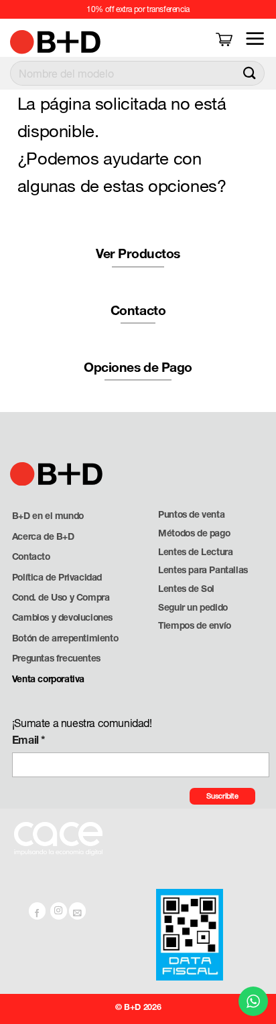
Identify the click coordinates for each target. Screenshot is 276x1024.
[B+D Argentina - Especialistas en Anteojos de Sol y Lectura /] (41, 42)
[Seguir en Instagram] (59, 911)
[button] (225, 38)
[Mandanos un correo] (77, 911)
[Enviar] (249, 73)
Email (29, 739)
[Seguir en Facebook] (37, 911)
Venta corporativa (48, 679)
